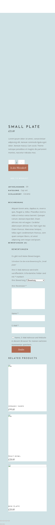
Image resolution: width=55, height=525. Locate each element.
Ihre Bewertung (19, 280)
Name (15, 313)
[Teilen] (4, 520)
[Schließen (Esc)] (1, 520)
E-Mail (15, 325)
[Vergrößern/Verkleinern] (9, 520)
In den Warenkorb (18, 167)
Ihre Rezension (19, 285)
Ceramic (26, 194)
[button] (18, 178)
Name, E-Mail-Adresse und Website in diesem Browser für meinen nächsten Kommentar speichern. (29, 341)
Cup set (24, 190)
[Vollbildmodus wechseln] (6, 520)
